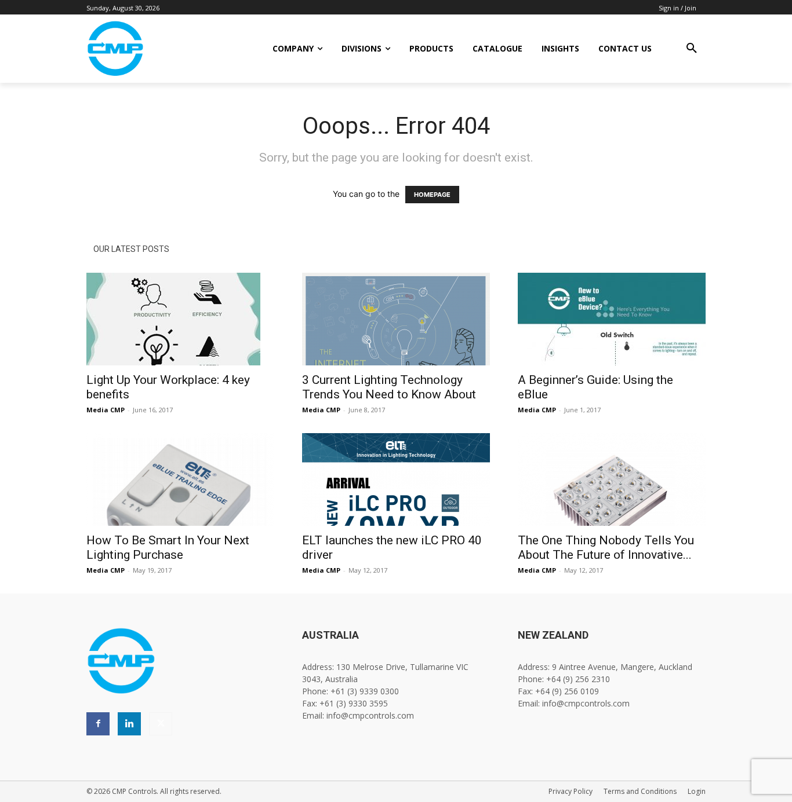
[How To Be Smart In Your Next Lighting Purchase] (180, 479)
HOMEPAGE (432, 195)
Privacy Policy (570, 791)
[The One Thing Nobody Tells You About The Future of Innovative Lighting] (612, 479)
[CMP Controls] (154, 48)
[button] (692, 49)
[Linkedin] (129, 723)
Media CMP (105, 409)
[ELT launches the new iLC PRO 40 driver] (396, 479)
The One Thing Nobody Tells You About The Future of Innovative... (606, 547)
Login (697, 791)
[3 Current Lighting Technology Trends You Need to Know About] (396, 319)
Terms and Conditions (640, 791)
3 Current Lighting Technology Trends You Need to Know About (389, 387)
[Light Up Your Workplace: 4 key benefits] (180, 319)
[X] (160, 723)
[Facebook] (98, 723)
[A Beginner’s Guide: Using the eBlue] (612, 319)
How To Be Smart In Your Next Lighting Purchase (167, 547)
